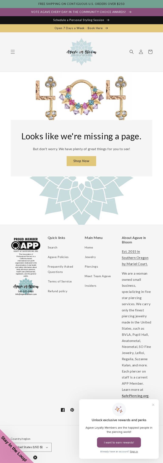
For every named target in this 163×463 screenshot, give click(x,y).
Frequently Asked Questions (60, 269)
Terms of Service (60, 281)
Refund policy (57, 291)
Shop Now (81, 161)
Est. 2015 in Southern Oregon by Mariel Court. (135, 257)
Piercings (91, 266)
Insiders (91, 285)
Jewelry (90, 257)
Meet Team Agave (98, 276)
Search (53, 247)
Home (89, 247)
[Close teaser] (35, 457)
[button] (12, 51)
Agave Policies (58, 257)
